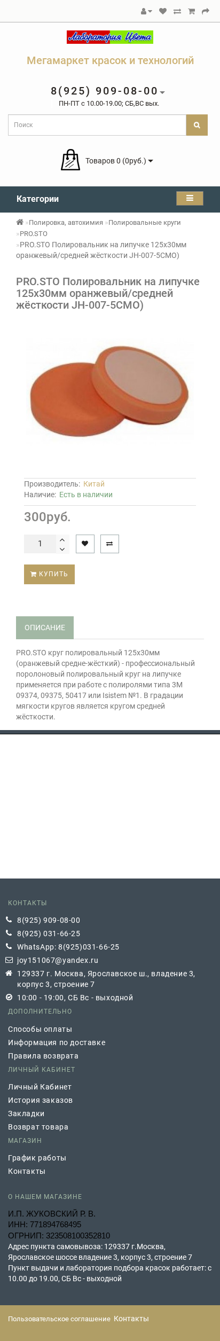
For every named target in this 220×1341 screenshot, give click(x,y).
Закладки (26, 1113)
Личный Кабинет (40, 1087)
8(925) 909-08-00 (49, 920)
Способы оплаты (40, 1029)
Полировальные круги (144, 222)
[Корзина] (191, 11)
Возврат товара (38, 1127)
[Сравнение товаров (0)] (177, 11)
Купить (52, 574)
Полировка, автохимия (66, 222)
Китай (94, 484)
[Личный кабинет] (146, 11)
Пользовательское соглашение (59, 1319)
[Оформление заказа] (205, 11)
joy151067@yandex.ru (57, 960)
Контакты (27, 1171)
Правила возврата (43, 1056)
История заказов (40, 1100)
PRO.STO (34, 234)
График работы (37, 1158)
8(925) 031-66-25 (49, 933)
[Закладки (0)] (163, 11)
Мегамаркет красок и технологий (110, 60)
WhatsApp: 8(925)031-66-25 (68, 947)
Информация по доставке (56, 1042)
